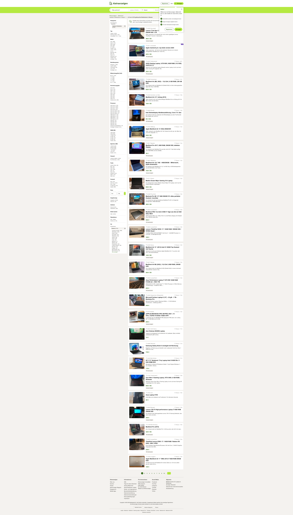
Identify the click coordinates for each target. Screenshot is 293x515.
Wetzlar (113, 242)
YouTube (154, 484)
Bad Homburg (115, 250)
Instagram (154, 485)
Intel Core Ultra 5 (113, 110)
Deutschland (113, 226)
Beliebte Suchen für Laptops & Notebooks (173, 482)
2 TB (111, 151)
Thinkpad (149, 510)
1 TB (111, 150)
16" (111, 81)
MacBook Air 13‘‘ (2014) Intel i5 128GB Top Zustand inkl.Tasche (162, 248)
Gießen (113, 237)
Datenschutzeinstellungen (130, 495)
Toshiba (112, 57)
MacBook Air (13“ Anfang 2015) (156, 97)
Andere (111, 140)
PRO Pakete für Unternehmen (142, 486)
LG (111, 51)
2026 (111, 98)
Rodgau (113, 248)
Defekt (111, 187)
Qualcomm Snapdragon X (115, 125)
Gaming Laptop (113, 34)
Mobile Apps (113, 491)
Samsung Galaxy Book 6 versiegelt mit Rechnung (162, 346)
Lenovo (112, 49)
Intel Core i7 (112, 108)
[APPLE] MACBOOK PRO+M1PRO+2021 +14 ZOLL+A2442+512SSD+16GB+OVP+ (160, 314)
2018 (111, 87)
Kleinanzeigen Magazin (115, 487)
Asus (111, 44)
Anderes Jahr (113, 100)
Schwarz (112, 173)
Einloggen (178, 29)
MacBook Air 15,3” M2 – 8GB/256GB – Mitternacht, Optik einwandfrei (162, 163)
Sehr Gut (112, 182)
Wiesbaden (114, 231)
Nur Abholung (113, 159)
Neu (111, 181)
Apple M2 (112, 121)
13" (111, 76)
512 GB (112, 148)
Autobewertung (169, 488)
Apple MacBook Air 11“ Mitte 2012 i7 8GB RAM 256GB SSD (163, 459)
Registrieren (169, 29)
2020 (111, 90)
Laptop (111, 33)
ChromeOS (112, 67)
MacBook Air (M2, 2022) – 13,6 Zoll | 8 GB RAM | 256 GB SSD (164, 82)
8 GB (111, 133)
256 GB (112, 147)
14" (111, 78)
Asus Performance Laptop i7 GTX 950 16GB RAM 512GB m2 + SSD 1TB (162, 281)
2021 (111, 91)
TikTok (153, 491)
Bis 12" (111, 75)
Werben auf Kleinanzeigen (144, 488)
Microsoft (112, 52)
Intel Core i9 (112, 109)
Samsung (112, 56)
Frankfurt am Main (115, 230)
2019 (111, 89)
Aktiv (111, 214)
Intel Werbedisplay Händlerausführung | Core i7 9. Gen (163, 112)
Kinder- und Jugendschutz (130, 489)
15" (111, 79)
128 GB (112, 146)
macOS (111, 66)
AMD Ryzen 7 (113, 117)
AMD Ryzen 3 (113, 114)
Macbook (126, 510)
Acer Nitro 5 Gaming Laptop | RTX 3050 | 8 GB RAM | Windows (163, 378)
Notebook (131, 510)
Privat (111, 207)
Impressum (126, 498)
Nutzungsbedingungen (129, 496)
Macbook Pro (143, 510)
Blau (111, 166)
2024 (111, 95)
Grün (111, 170)
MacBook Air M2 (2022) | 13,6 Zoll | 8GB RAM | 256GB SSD (163, 265)
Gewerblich (112, 208)
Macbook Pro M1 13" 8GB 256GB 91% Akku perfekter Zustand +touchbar (163, 197)
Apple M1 (112, 120)
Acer (111, 41)
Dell (111, 45)
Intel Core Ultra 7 (113, 112)
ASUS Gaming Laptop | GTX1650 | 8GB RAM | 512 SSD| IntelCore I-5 (164, 64)
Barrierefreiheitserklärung (130, 491)
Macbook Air (162, 510)
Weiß (111, 176)
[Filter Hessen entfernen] (125, 228)
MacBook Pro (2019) (152, 427)
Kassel (113, 233)
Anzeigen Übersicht (170, 485)
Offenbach (114, 235)
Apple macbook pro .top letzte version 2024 (160, 48)
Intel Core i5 (112, 106)
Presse (111, 485)
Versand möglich (113, 158)
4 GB (111, 132)
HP (111, 47)
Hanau (113, 238)
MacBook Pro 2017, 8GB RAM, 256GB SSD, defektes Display (163, 146)
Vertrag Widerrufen (128, 485)
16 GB (111, 135)
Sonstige (112, 59)
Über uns (112, 482)
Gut (111, 184)
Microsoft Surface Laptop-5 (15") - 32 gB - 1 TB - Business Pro (161, 298)
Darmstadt (114, 234)
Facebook (154, 482)
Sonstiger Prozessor (114, 127)
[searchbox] (120, 10)
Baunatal (114, 246)
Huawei (112, 48)
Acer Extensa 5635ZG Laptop (155, 331)
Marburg (113, 241)
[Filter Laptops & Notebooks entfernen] (125, 26)
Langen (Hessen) (115, 245)
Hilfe (125, 482)
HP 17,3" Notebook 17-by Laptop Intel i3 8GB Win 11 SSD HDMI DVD (163, 361)
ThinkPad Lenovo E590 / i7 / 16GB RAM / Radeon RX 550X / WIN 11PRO (163, 442)
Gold (111, 168)
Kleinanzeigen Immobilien (144, 482)
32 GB (111, 137)
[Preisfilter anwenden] (125, 193)
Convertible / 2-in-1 (114, 36)
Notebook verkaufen (146, 512)
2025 (111, 97)
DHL (111, 219)
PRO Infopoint (141, 484)
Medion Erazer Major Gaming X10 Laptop (159, 180)
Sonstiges (112, 70)
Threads (154, 487)
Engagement (113, 489)
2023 (111, 94)
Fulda (113, 240)
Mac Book (153, 510)
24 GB (111, 136)
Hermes (112, 220)
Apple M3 (112, 123)
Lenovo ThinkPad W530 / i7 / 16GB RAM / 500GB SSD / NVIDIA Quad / (163, 230)
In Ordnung (112, 185)
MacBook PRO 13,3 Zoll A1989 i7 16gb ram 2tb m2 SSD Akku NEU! (164, 212)
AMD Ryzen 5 (113, 116)
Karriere (112, 484)
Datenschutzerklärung (129, 493)
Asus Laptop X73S (152, 395)
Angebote (112, 200)
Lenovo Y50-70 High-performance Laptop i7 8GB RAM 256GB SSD (163, 410)
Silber (111, 174)
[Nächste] (169, 473)
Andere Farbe (113, 165)
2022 (111, 93)
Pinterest (154, 489)
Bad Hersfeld (114, 249)
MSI (111, 53)
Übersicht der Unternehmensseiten (174, 486)
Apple (111, 43)
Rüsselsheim (114, 244)
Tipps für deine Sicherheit (130, 484)
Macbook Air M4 (169, 510)
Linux (111, 68)
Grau (111, 169)
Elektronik (113, 24)
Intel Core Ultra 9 (113, 113)
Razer (111, 55)
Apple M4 (112, 124)
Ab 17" (111, 82)
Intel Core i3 (112, 105)
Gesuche (112, 201)
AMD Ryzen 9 (113, 118)
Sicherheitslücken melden (130, 487)
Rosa (111, 172)
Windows (112, 64)
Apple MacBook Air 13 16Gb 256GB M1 (158, 129)
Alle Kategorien (113, 22)
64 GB (111, 139)
